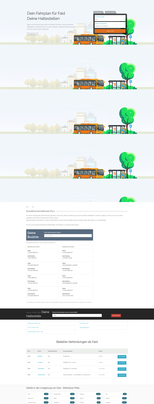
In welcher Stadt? (99, 16)
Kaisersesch (41, 374)
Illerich (90, 398)
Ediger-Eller (64, 394)
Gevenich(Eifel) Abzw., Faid (35, 331)
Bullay (116, 398)
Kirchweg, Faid (84, 323)
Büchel (40, 356)
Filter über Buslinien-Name (52, 232)
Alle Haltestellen (84, 327)
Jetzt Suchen (116, 315)
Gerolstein (41, 368)
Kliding (90, 394)
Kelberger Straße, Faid (34, 323)
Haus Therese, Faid (33, 327)
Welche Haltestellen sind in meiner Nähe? (65, 312)
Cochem (40, 362)
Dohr (38, 394)
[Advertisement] (111, 256)
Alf (116, 394)
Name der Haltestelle (100, 23)
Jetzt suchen (110, 31)
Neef (64, 398)
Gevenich (38, 398)
